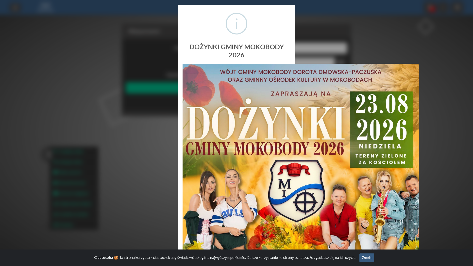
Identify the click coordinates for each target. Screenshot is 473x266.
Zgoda (367, 258)
